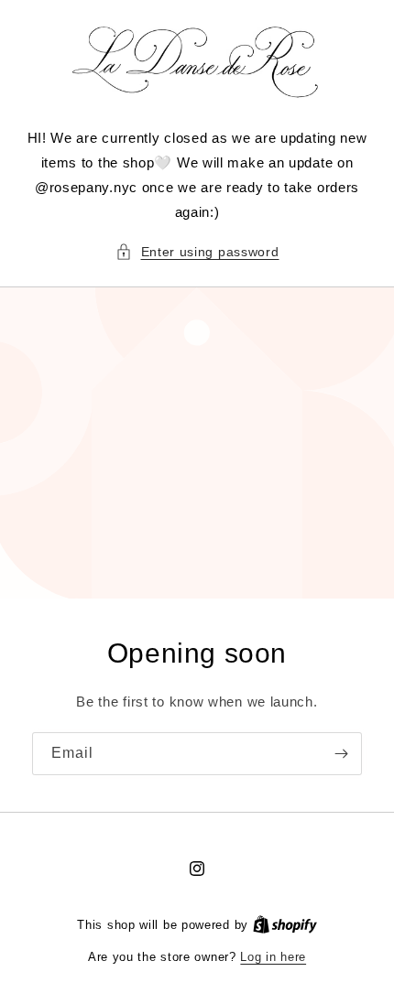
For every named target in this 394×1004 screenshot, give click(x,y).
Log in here (273, 957)
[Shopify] (285, 925)
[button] (197, 252)
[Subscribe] (341, 753)
